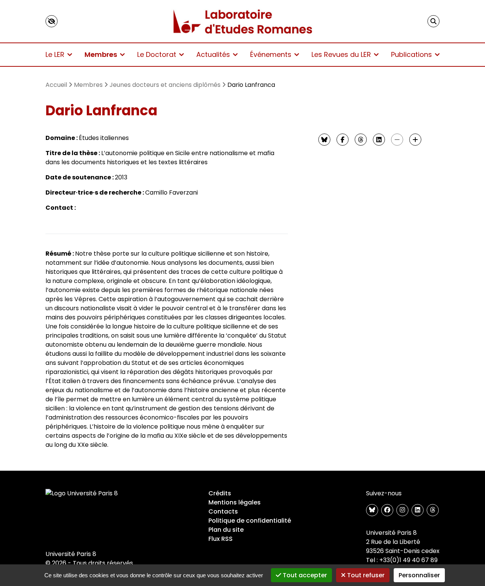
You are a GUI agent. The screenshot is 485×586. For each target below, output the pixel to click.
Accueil (56, 84)
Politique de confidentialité (249, 520)
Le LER (54, 54)
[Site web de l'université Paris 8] (81, 493)
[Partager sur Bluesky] (324, 140)
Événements (270, 54)
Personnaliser (419, 575)
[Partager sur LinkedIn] (379, 140)
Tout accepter (304, 575)
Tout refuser (365, 575)
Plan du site (226, 529)
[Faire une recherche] (433, 21)
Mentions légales (234, 502)
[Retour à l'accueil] (242, 21)
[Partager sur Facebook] (342, 140)
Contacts (223, 511)
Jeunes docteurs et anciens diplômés (165, 84)
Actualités (213, 54)
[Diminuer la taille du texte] (397, 140)
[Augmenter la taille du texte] (415, 140)
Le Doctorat (156, 54)
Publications (411, 54)
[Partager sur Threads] (361, 140)
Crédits (219, 493)
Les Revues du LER (341, 54)
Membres (100, 54)
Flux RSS (220, 538)
